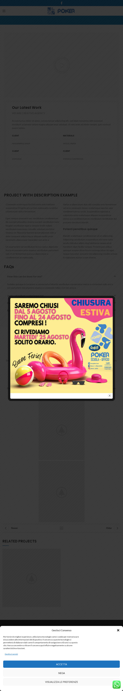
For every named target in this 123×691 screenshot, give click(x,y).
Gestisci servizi (11, 654)
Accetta (61, 664)
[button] (118, 630)
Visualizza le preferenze (61, 681)
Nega (61, 673)
